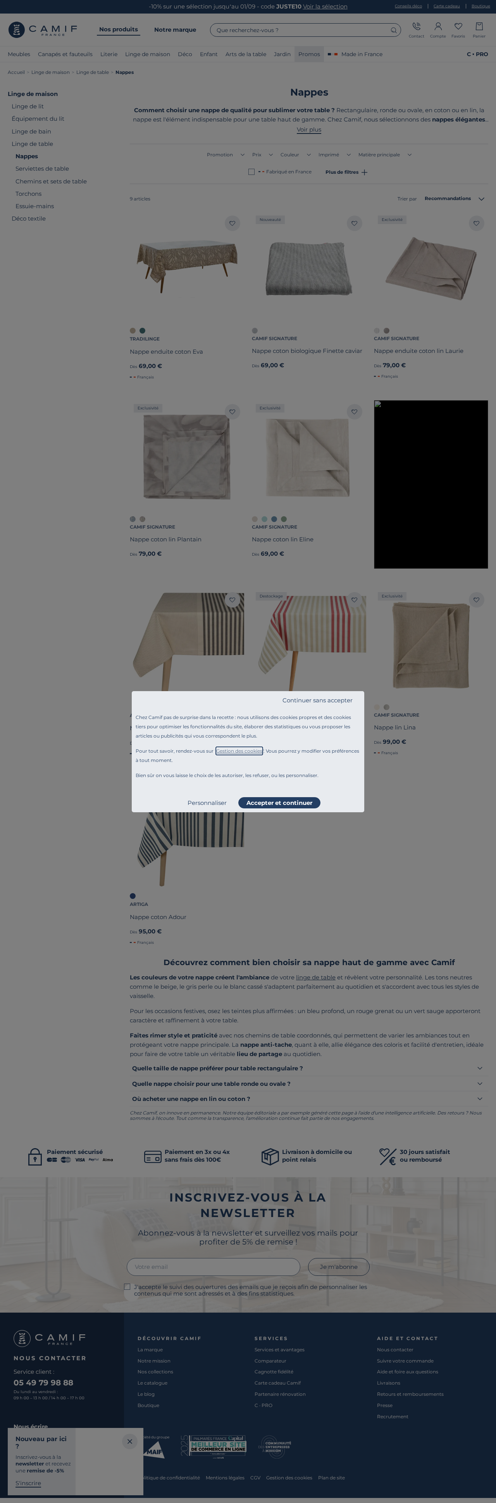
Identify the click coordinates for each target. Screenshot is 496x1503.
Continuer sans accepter (317, 700)
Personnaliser (207, 802)
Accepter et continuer (279, 802)
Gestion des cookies (239, 751)
